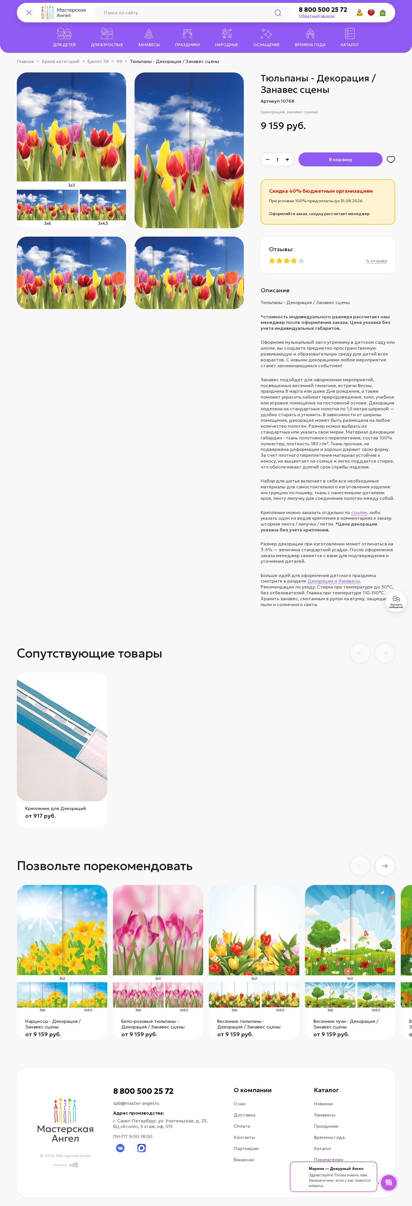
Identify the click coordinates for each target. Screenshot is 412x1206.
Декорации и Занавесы (333, 581)
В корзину (340, 159)
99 (119, 61)
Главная (25, 61)
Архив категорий (61, 61)
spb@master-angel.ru (136, 1103)
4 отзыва (376, 260)
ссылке (359, 512)
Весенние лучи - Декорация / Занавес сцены (345, 1024)
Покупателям (328, 1159)
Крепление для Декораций (55, 808)
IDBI (73, 1165)
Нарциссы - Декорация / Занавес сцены (53, 1024)
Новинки (323, 1103)
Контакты (244, 1137)
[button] (360, 653)
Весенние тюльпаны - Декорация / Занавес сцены (249, 1024)
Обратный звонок (317, 15)
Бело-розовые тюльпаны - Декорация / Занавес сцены (153, 1024)
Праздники (326, 1126)
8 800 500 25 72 (323, 10)
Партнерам (246, 1148)
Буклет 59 (98, 61)
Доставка (244, 1115)
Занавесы (324, 1115)
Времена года (329, 1137)
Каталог (323, 1148)
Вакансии (244, 1159)
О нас (240, 1103)
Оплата (242, 1126)
